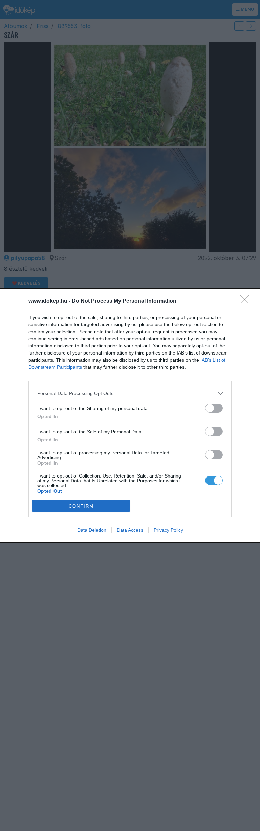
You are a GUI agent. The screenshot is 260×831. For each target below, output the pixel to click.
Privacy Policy (168, 530)
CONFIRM (81, 506)
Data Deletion (91, 530)
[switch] (214, 408)
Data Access (130, 530)
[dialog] (130, 415)
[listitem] (130, 393)
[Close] (246, 301)
